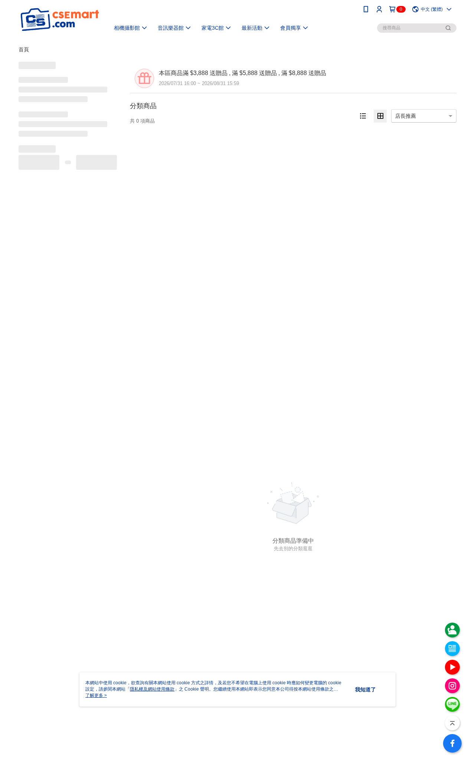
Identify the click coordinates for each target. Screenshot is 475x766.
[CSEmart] (60, 19)
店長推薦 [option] (405, 116)
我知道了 (365, 689)
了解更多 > (96, 695)
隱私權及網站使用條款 (152, 689)
